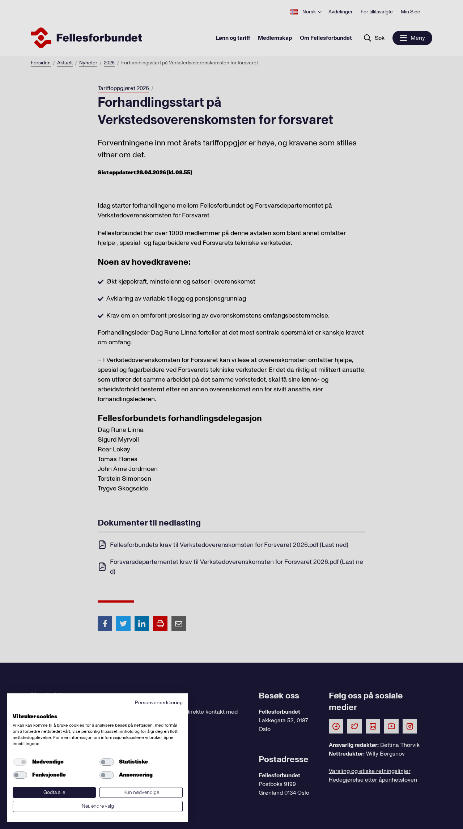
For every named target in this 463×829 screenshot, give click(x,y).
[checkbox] (20, 762)
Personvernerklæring (159, 702)
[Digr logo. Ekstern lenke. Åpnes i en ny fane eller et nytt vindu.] (17, 708)
